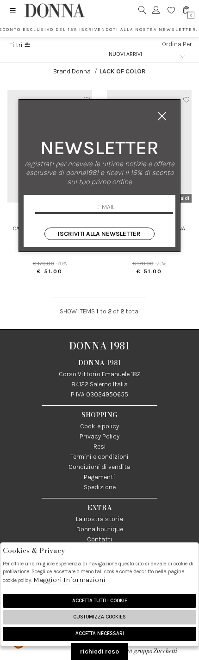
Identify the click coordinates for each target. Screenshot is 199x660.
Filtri (16, 45)
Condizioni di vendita (99, 467)
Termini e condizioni (99, 457)
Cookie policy (99, 426)
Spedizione (100, 487)
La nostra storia (99, 519)
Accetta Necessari (99, 633)
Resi (99, 446)
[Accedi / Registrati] (156, 10)
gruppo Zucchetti (155, 651)
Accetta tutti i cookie (99, 601)
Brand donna (72, 71)
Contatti (99, 539)
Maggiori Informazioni (69, 580)
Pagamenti (99, 477)
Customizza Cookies (99, 617)
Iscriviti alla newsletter (99, 234)
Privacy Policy (99, 436)
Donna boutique (99, 529)
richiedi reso (99, 651)
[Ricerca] (142, 10)
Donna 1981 (99, 345)
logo (54, 10)
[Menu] (13, 10)
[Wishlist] (171, 10)
